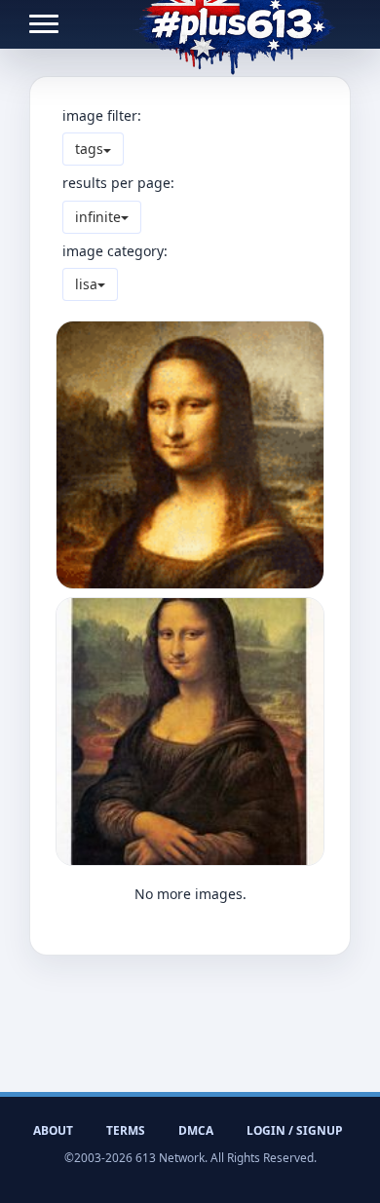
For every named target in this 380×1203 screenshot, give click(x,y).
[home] (234, 24)
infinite (98, 216)
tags (89, 148)
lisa (86, 284)
